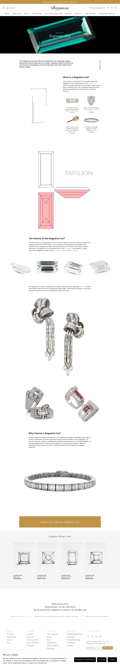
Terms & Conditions (52, 645)
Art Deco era (92, 83)
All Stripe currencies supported (97, 616)
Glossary (49, 637)
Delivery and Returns (33, 643)
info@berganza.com (20, 616)
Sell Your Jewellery (53, 13)
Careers (9, 640)
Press (8, 643)
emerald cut (68, 248)
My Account (30, 637)
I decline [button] (101, 659)
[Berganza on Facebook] (88, 636)
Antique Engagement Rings (74, 634)
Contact (78, 13)
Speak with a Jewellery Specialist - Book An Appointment (60, 2)
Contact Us (30, 634)
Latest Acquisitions (52, 634)
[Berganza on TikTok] (100, 636)
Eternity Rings (71, 643)
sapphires (64, 250)
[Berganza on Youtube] (96, 636)
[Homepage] (60, 8)
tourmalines (74, 250)
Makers (69, 13)
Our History (10, 634)
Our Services (30, 645)
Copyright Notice (52, 643)
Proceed (107, 648)
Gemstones (70, 645)
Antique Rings (71, 637)
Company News (11, 637)
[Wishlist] (115, 7)
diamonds (83, 286)
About (26, 13)
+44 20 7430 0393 (66, 607)
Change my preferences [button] (85, 659)
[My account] (108, 7)
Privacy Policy (51, 648)
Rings (7, 13)
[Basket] (112, 7)
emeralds (57, 250)
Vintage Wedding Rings (73, 640)
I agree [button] (112, 659)
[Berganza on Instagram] (92, 636)
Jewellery (16, 13)
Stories (49, 640)
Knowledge (37, 13)
